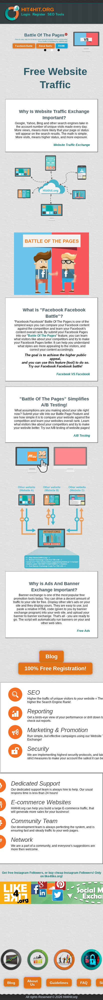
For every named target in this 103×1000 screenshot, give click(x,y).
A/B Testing (82, 435)
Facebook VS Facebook (73, 374)
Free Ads (83, 631)
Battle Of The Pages (44, 35)
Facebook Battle (23, 45)
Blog (52, 656)
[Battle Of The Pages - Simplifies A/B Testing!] (51, 460)
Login (25, 14)
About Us (32, 983)
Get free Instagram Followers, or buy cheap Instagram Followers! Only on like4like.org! (51, 874)
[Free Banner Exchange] (51, 527)
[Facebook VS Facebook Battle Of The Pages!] (51, 263)
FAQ (84, 983)
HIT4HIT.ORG (37, 9)
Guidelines (59, 983)
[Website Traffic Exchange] (51, 188)
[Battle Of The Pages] (86, 51)
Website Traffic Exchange (72, 145)
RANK (61, 45)
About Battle (45, 45)
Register (38, 14)
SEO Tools (56, 14)
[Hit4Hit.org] (11, 20)
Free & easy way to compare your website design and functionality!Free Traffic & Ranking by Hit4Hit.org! (41, 40)
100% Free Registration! (55, 668)
